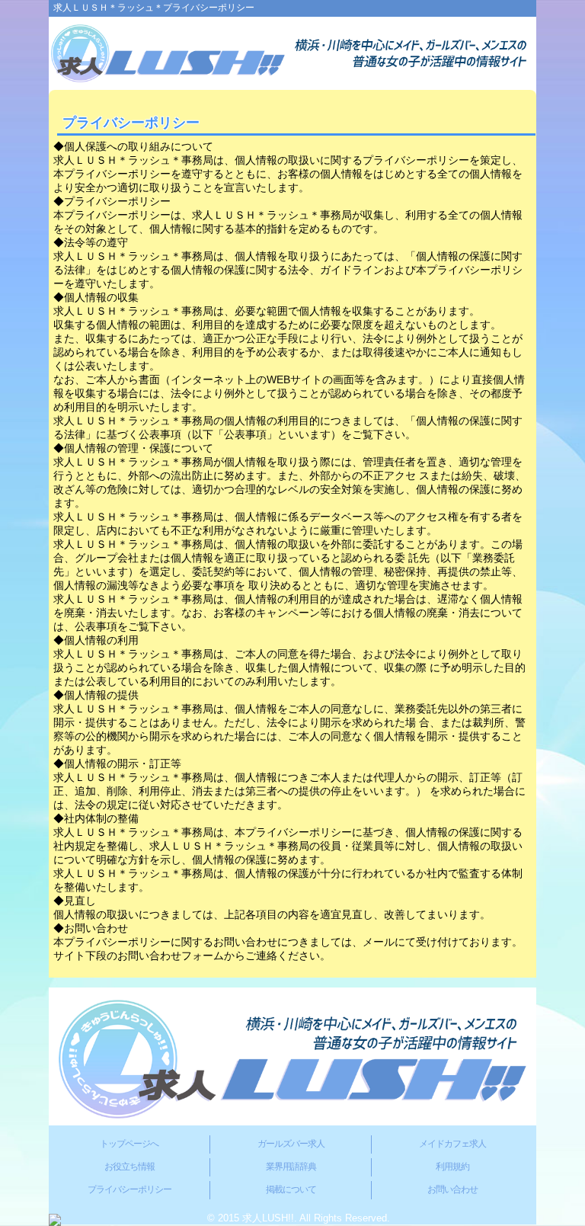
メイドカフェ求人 (452, 1143)
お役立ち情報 (129, 1166)
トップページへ (129, 1143)
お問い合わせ (452, 1189)
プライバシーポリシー (129, 1189)
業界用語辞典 (291, 1166)
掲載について (291, 1189)
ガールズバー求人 (290, 1143)
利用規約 (452, 1166)
